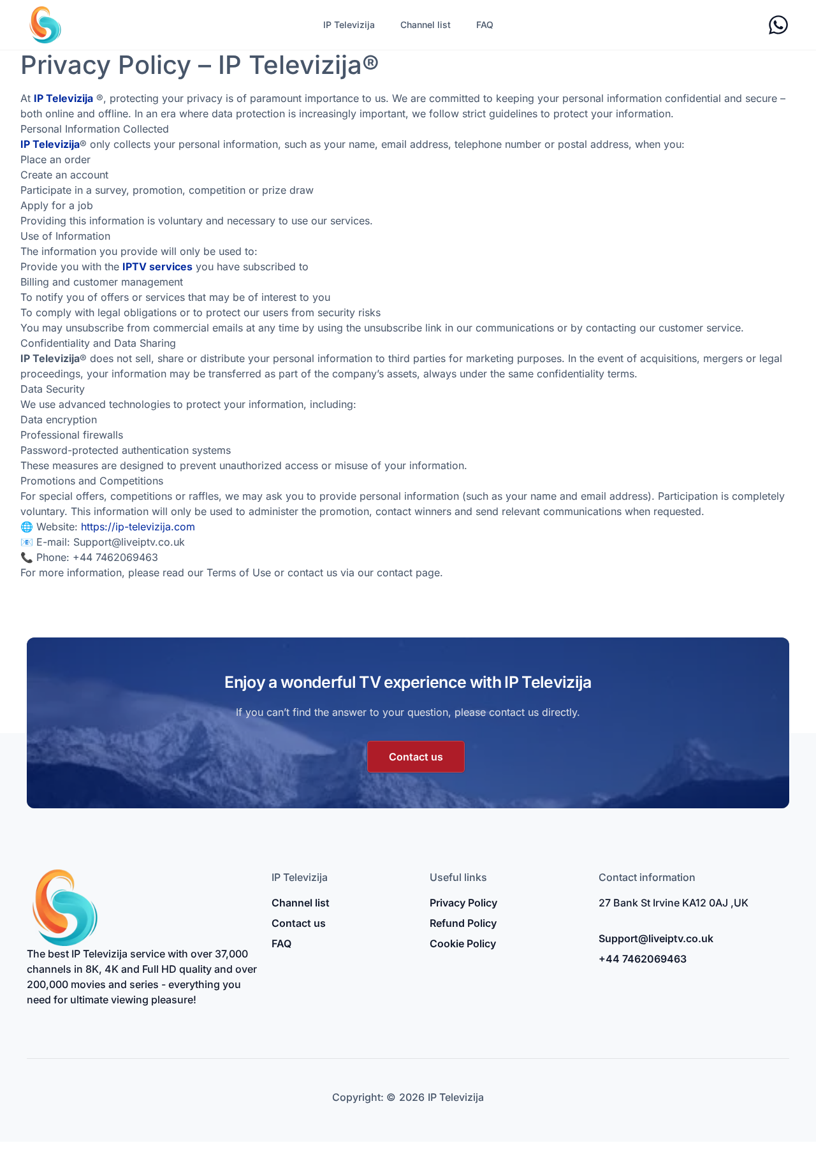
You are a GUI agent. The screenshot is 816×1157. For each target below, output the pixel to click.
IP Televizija (349, 24)
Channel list (425, 24)
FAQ (484, 24)
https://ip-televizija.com (138, 526)
